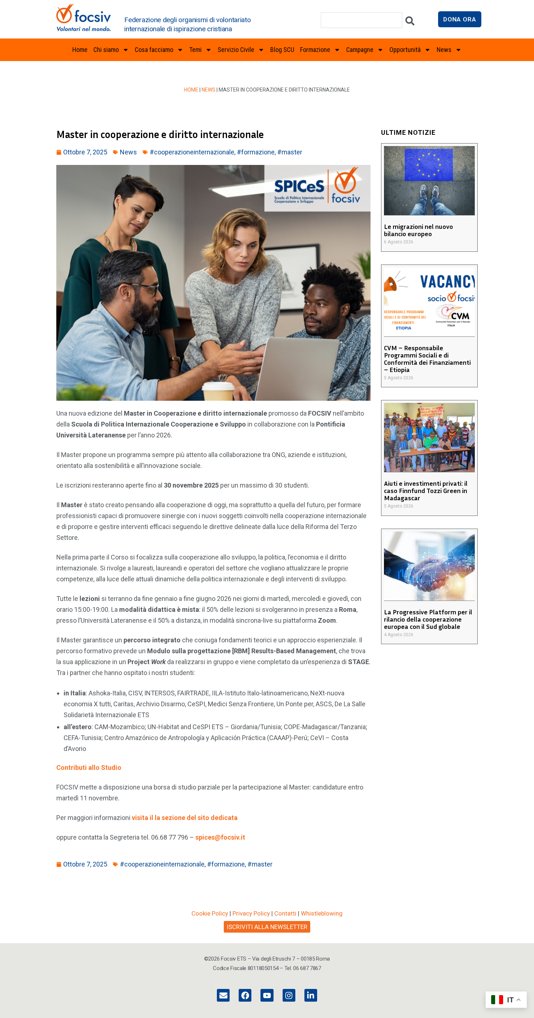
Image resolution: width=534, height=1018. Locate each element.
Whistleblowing (322, 913)
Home (80, 49)
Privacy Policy (251, 913)
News (208, 90)
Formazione (315, 49)
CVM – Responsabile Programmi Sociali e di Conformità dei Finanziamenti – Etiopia (427, 358)
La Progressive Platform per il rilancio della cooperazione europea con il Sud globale (428, 619)
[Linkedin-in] (310, 995)
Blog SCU (282, 49)
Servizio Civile (236, 49)
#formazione (256, 152)
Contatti (285, 913)
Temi (195, 49)
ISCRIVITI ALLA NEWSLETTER (267, 926)
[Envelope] (223, 995)
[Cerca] (409, 22)
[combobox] (361, 20)
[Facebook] (245, 995)
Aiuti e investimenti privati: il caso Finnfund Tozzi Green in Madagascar (426, 490)
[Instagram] (289, 995)
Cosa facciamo (154, 49)
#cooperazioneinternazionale (192, 152)
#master (289, 152)
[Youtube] (266, 995)
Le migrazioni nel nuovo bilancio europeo (418, 230)
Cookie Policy (209, 913)
